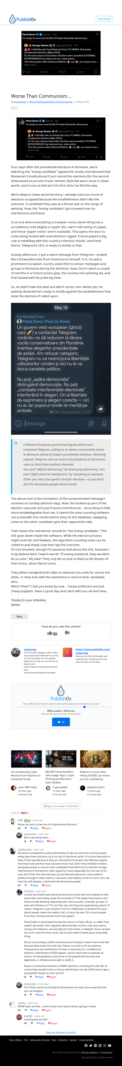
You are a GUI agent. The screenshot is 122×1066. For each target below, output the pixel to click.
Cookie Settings (86, 1039)
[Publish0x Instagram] (105, 1046)
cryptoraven (25, 849)
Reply (35, 828)
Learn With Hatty (27, 787)
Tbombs (28, 891)
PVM (20, 820)
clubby (21, 1002)
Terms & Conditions (89, 1052)
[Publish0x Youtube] (110, 1046)
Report (47, 828)
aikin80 (28, 1016)
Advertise (63, 1039)
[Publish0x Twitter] (91, 1046)
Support (73, 1039)
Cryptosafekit (60, 787)
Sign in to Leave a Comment (62, 806)
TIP (62, 721)
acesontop (20, 101)
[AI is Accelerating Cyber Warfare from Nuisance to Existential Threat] (26, 759)
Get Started (104, 19)
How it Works (15, 1039)
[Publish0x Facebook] (86, 1046)
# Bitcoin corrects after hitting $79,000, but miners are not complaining (95, 775)
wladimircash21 (96, 787)
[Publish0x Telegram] (96, 1046)
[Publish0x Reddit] (100, 1046)
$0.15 (14, 108)
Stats (54, 1039)
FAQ (26, 1039)
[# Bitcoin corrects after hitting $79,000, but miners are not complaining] (95, 759)
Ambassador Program (40, 1039)
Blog (19, 616)
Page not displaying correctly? (61, 1032)
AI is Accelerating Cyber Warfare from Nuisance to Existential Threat (25, 775)
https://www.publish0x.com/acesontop (50, 101)
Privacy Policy (106, 1052)
